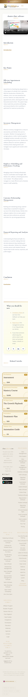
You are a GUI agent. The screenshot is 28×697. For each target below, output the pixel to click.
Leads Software (22, 486)
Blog (22, 580)
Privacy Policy (8, 691)
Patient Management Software (23, 467)
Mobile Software (22, 502)
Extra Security (22, 558)
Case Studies (7, 617)
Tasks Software (23, 489)
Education (8, 625)
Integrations (8, 620)
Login (7, 636)
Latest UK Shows (22, 552)
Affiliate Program (8, 606)
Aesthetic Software (23, 472)
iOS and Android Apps (22, 511)
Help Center (22, 564)
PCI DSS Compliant (23, 549)
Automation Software (22, 483)
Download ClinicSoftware (23, 584)
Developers (8, 622)
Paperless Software (22, 478)
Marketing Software (7, 538)
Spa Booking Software (8, 555)
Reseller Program (8, 608)
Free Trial (22, 523)
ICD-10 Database (22, 555)
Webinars (7, 628)
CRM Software (23, 474)
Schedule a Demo (17, 313)
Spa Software (8, 564)
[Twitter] (2, 474)
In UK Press (23, 561)
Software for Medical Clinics (8, 546)
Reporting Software (23, 506)
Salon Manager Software (8, 572)
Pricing (23, 526)
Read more (15, 323)
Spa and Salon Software (8, 560)
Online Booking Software (8, 541)
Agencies (7, 631)
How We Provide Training (22, 537)
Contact (8, 634)
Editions (22, 566)
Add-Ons (22, 572)
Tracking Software (23, 495)
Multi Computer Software (22, 515)
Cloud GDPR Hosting (22, 544)
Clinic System (22, 456)
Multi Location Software (23, 520)
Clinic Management (23, 452)
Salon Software (8, 582)
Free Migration (8, 614)
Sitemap (22, 569)
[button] (22, 6)
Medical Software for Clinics (8, 551)
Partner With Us (8, 611)
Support (22, 575)
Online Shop (22, 492)
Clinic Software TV (23, 540)
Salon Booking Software (8, 586)
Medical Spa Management (8, 567)
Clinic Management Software (23, 460)
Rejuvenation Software (22, 498)
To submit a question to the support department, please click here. (7, 654)
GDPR (22, 578)
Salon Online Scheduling (7, 590)
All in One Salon (8, 594)
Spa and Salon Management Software (8, 577)
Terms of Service (9, 687)
